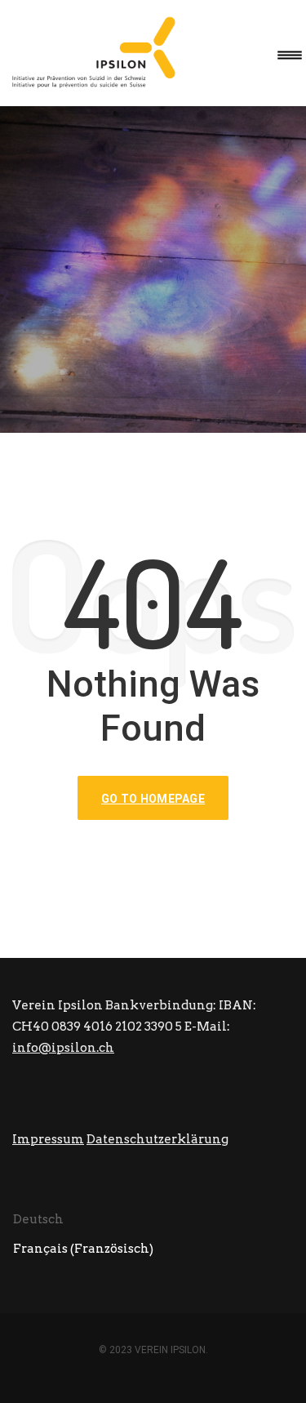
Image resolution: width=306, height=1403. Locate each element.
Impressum (48, 1139)
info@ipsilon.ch (63, 1047)
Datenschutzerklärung (157, 1139)
